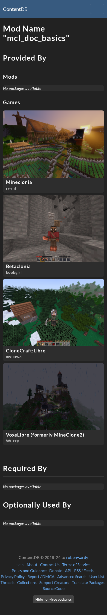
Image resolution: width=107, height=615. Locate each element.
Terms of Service (76, 564)
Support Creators (54, 582)
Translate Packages (88, 582)
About (31, 564)
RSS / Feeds (84, 570)
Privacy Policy (13, 576)
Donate (55, 570)
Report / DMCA (40, 576)
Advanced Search (72, 576)
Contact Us (49, 564)
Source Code (53, 588)
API (68, 570)
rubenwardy (77, 557)
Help (19, 564)
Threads (7, 582)
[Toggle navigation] (97, 9)
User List (97, 576)
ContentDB (15, 9)
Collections (27, 582)
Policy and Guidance (29, 570)
